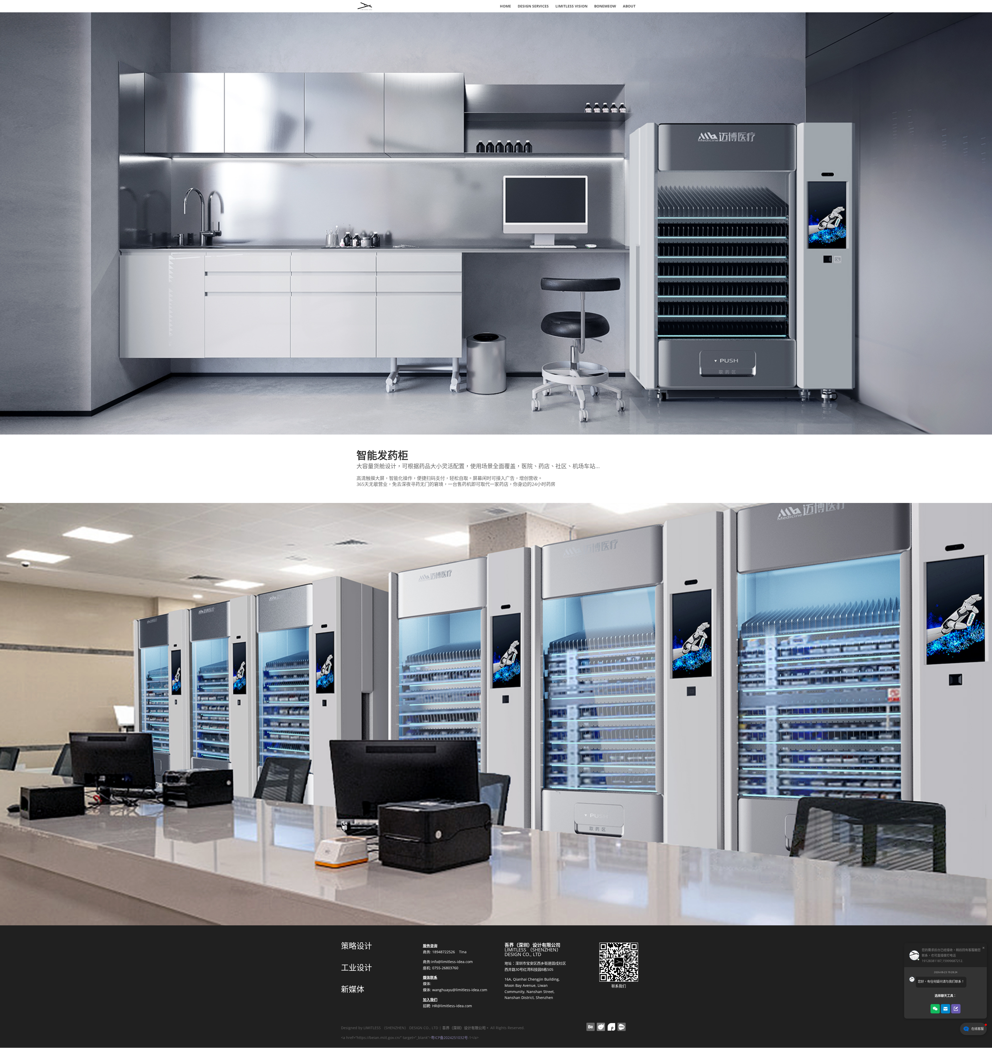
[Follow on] (601, 1027)
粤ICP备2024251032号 (449, 1037)
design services (533, 6)
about (629, 6)
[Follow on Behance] (590, 1027)
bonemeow (605, 6)
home (505, 6)
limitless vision (571, 6)
